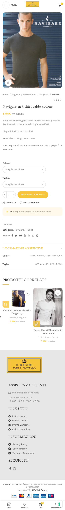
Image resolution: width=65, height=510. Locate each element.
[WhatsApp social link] (33, 235)
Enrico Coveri (51, 337)
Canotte (12, 317)
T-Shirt (55, 94)
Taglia (5, 178)
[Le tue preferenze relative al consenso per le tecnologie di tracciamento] (59, 504)
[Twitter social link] (16, 235)
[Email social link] (20, 235)
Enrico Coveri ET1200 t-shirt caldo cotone (48, 332)
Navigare (19, 229)
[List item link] (32, 393)
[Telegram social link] (37, 235)
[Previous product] (54, 99)
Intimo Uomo (30, 94)
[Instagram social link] (14, 468)
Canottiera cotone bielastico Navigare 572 (17, 312)
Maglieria (44, 94)
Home (5, 94)
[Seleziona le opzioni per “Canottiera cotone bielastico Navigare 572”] (5, 304)
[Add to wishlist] (27, 293)
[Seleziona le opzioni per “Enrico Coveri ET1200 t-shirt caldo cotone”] (36, 324)
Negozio (16, 94)
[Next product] (60, 99)
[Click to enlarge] (8, 82)
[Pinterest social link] (25, 235)
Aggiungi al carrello (33, 194)
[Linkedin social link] (29, 235)
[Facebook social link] (12, 235)
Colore (6, 163)
